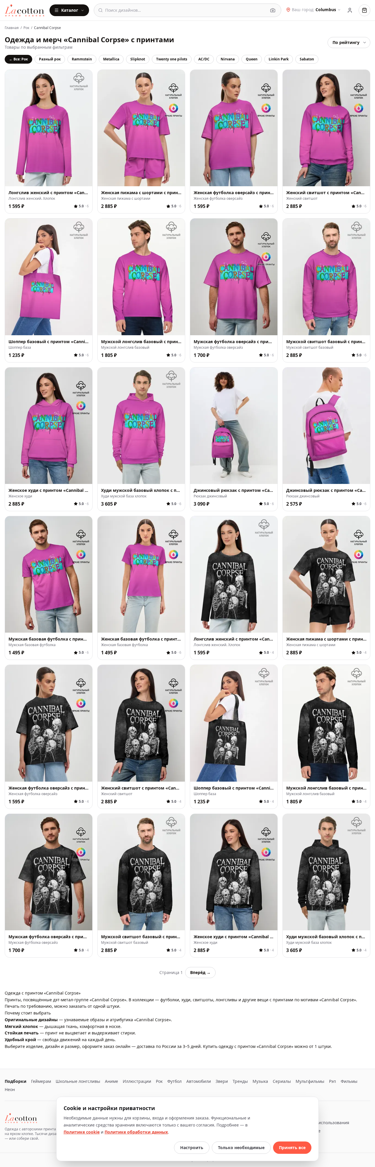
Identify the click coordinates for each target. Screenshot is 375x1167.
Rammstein (82, 59)
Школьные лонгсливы (78, 1081)
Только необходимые (241, 1147)
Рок (26, 28)
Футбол (174, 1081)
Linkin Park (279, 59)
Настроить (191, 1147)
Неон (10, 1089)
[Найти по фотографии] (273, 10)
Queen (252, 59)
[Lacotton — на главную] (25, 10)
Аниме (111, 1081)
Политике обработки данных (136, 1132)
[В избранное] (84, 178)
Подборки (15, 1081)
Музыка (260, 1081)
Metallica (111, 59)
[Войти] (350, 10)
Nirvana (228, 59)
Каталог (69, 10)
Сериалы (282, 1081)
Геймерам (41, 1081)
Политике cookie (82, 1132)
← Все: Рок (18, 59)
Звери (222, 1081)
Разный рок (50, 59)
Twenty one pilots (171, 59)
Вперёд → (200, 972)
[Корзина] (364, 10)
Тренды (240, 1081)
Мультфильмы (310, 1081)
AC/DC (203, 59)
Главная (12, 28)
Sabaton (307, 59)
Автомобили (198, 1081)
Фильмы (349, 1081)
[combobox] (185, 10)
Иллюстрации (137, 1081)
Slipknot (137, 59)
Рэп (332, 1081)
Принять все (292, 1147)
